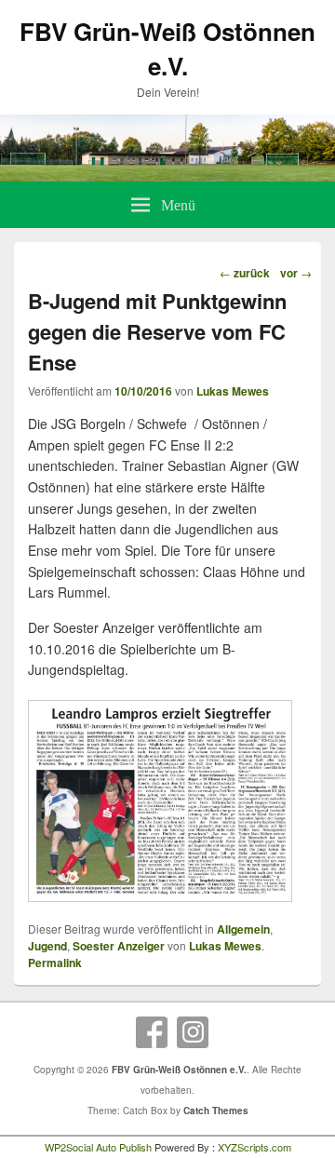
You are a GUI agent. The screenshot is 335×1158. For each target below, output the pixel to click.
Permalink (55, 962)
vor (296, 272)
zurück (245, 272)
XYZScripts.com (254, 1146)
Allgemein (243, 929)
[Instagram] (192, 1032)
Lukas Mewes (232, 391)
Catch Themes (215, 1110)
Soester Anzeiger (119, 945)
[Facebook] (152, 1032)
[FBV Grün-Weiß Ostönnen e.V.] (167, 176)
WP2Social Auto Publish (98, 1146)
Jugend (47, 945)
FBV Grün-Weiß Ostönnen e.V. (167, 48)
